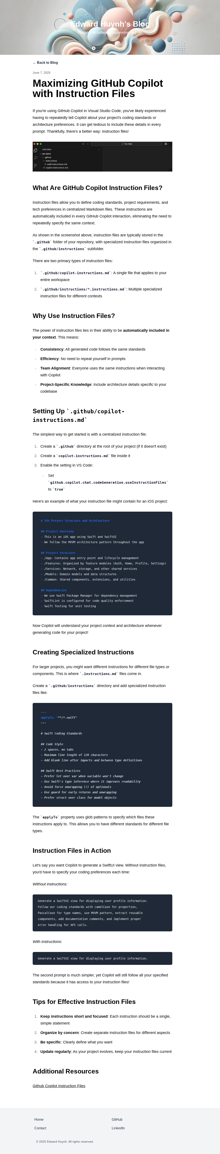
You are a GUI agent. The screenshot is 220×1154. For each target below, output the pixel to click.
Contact (40, 1128)
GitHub (117, 1119)
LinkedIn (118, 1128)
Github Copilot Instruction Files (59, 1086)
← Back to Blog (45, 62)
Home (39, 1119)
